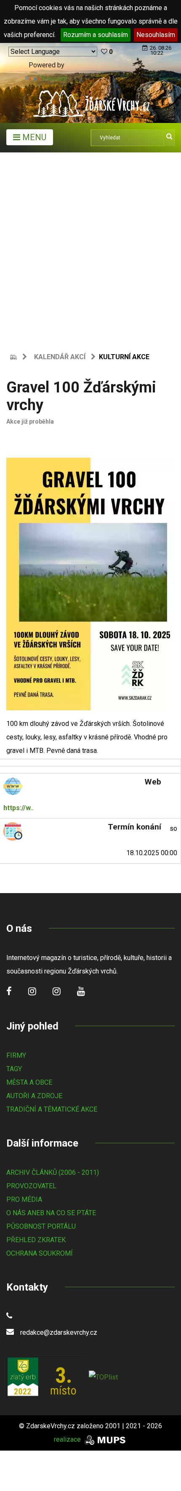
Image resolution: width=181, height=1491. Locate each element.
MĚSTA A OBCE (29, 1082)
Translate (54, 79)
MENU (33, 137)
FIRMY (16, 1055)
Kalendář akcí (59, 357)
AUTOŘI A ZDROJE (34, 1096)
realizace (68, 1439)
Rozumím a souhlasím (95, 35)
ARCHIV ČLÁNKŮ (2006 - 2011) (52, 1172)
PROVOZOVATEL (31, 1186)
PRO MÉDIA (24, 1199)
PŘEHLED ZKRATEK (36, 1240)
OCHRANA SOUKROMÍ (39, 1253)
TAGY (14, 1069)
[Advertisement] (90, 247)
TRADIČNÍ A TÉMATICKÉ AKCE (51, 1109)
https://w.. (18, 808)
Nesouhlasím (155, 35)
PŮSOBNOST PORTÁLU (41, 1226)
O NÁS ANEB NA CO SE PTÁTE (51, 1213)
